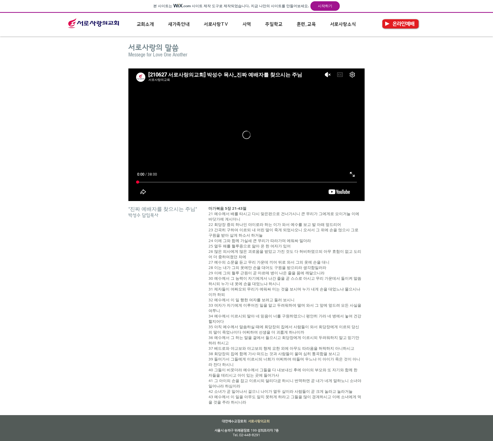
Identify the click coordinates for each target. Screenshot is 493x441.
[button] (145, 24)
